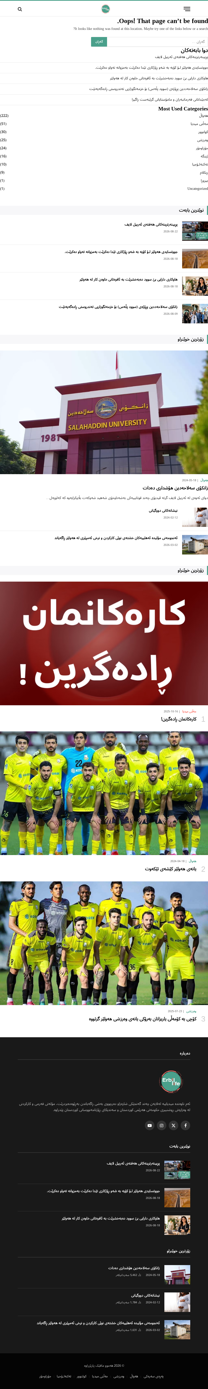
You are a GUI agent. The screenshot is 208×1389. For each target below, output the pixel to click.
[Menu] (187, 9)
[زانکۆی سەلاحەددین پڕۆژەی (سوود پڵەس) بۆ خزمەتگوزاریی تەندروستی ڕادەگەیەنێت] (195, 313)
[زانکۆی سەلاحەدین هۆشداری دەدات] (104, 412)
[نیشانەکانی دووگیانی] (195, 517)
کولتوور (203, 132)
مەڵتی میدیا (199, 124)
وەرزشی (202, 140)
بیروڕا (204, 180)
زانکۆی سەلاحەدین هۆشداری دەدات (175, 488)
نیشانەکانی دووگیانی (163, 510)
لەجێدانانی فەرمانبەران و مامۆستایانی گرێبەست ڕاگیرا (170, 100)
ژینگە (204, 156)
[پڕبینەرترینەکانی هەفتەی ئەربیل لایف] (195, 231)
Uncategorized (197, 189)
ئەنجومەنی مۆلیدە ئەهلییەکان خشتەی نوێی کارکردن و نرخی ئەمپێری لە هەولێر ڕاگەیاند (116, 538)
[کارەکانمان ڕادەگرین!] (104, 643)
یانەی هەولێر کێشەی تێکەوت (170, 869)
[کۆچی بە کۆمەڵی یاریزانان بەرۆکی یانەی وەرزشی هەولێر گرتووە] (104, 943)
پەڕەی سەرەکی (154, 1376)
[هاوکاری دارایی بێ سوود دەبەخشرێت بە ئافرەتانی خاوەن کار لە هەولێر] (195, 286)
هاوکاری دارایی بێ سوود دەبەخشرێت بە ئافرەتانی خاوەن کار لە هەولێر (159, 78)
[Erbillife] (105, 9)
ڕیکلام (204, 172)
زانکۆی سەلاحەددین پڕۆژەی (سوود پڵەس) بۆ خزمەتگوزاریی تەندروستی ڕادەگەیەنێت (148, 89)
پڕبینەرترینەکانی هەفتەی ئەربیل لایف (181, 57)
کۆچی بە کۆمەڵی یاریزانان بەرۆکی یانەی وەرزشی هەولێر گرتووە (142, 1019)
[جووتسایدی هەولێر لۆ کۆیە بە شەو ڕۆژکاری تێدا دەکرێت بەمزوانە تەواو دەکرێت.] (195, 258)
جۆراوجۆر (202, 148)
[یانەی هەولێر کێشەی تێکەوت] (104, 793)
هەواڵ (203, 116)
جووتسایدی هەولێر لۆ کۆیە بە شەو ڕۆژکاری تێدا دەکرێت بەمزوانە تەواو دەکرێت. (151, 68)
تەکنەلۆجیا (200, 164)
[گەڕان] (20, 9)
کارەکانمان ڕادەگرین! (178, 719)
